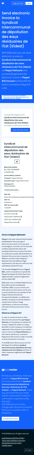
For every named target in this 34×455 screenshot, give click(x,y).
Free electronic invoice (10, 419)
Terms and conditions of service (13, 440)
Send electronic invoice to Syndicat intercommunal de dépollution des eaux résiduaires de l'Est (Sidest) (16, 97)
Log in (29, 3)
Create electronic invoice (20, 130)
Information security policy (12, 443)
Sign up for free (18, 3)
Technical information (11, 190)
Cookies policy (7, 445)
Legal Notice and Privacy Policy (13, 438)
